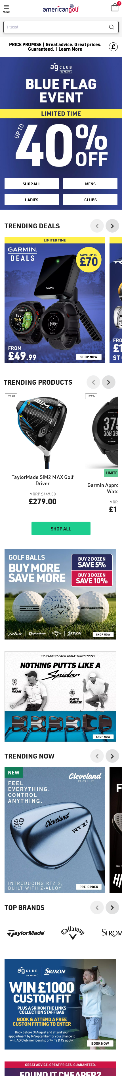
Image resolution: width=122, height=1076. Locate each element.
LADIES (31, 199)
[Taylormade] (26, 933)
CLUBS (90, 199)
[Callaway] (73, 933)
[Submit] (114, 27)
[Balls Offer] (60, 594)
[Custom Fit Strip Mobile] (60, 1004)
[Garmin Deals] (55, 300)
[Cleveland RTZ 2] (55, 830)
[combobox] (61, 27)
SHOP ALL (32, 183)
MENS (90, 183)
